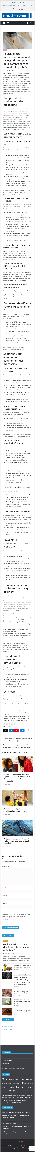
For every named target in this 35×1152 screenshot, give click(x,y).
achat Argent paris (7, 1112)
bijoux (4, 1083)
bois (7, 1083)
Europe (12, 1087)
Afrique (5, 1079)
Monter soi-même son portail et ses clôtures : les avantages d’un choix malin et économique (17, 746)
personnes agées (27, 1095)
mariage (12, 1091)
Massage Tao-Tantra (7, 1026)
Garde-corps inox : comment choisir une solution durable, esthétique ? (16, 947)
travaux (19, 1100)
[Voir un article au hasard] (31, 23)
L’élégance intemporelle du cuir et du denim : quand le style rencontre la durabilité (17, 841)
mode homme (22, 1090)
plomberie (13, 1097)
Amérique (21, 1079)
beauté (31, 1079)
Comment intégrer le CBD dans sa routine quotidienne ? (22, 1011)
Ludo (13, 70)
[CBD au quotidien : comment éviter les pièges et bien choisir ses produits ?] (7, 1002)
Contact (4, 1057)
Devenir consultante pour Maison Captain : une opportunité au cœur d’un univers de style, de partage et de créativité (16, 778)
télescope (24, 1100)
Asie (27, 1079)
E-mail (4, 896)
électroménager (16, 1102)
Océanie (21, 1093)
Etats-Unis (8, 1087)
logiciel (3, 1090)
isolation (26, 1087)
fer (15, 1087)
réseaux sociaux (5, 1100)
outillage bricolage (11, 1095)
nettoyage (17, 1093)
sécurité (13, 1100)
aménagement (13, 1079)
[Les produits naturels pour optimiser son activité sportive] (7, 993)
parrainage (20, 1095)
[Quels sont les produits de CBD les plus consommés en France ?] (7, 967)
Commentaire (6, 866)
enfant (3, 1087)
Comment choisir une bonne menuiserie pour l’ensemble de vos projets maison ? (18, 740)
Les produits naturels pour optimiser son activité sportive (22, 992)
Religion (21, 1097)
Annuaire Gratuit (12, 1068)
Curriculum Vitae (15, 1083)
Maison (5, 940)
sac (10, 1100)
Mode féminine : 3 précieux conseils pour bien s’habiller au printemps (16, 810)
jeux (29, 1087)
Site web (4, 903)
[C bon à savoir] (4, 23)
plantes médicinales (6, 1097)
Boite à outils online (7, 1024)
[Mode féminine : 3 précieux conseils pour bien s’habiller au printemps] (17, 791)
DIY (20, 1083)
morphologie (28, 1090)
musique (4, 1093)
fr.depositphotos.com (20, 1068)
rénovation (27, 1097)
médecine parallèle (11, 1093)
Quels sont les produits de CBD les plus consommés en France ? (22, 966)
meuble (16, 1090)
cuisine (9, 1083)
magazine (7, 1090)
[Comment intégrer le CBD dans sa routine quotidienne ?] (7, 1012)
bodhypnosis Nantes (7, 1029)
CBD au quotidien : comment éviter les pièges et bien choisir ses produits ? (22, 1001)
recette (18, 1097)
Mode (5, 50)
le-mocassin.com (8, 125)
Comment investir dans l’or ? (23, 1112)
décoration (27, 1083)
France (20, 1087)
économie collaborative (7, 1102)
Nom (4, 888)
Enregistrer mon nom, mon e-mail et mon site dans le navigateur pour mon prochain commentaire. (16, 916)
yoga (28, 1100)
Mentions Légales (7, 1060)
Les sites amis (6, 1063)
